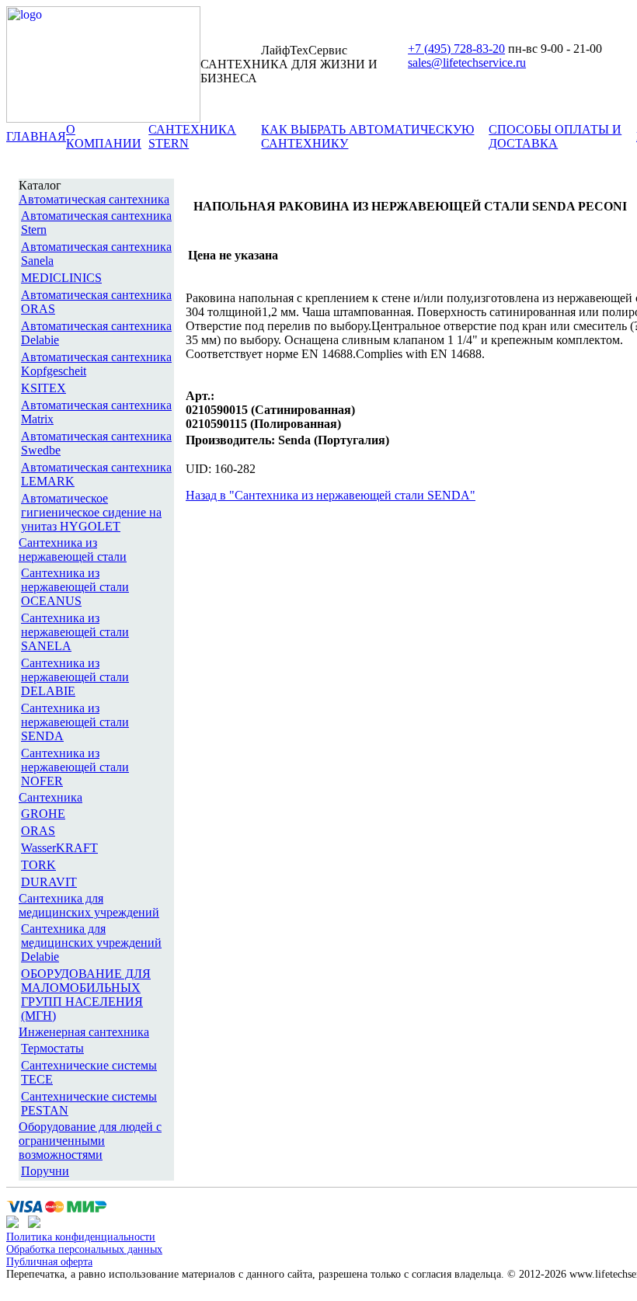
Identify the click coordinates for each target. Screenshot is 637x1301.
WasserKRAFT (59, 847)
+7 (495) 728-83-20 (456, 48)
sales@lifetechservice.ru (467, 62)
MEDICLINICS (61, 277)
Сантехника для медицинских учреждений (89, 905)
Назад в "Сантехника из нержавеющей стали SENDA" (330, 495)
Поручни (45, 1171)
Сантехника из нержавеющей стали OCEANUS (75, 586)
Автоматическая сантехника (94, 199)
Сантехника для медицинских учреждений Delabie (91, 942)
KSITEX (43, 388)
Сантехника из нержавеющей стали (73, 549)
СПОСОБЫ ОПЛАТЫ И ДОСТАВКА (555, 136)
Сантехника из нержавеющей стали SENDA (75, 722)
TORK (38, 864)
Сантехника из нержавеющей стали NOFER (75, 767)
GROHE (43, 813)
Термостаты (52, 1048)
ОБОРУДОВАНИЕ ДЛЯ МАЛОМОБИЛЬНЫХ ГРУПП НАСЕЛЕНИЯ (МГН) (86, 994)
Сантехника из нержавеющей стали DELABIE (75, 676)
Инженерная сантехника (84, 1031)
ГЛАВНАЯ (36, 136)
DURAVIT (49, 882)
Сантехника (50, 797)
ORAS (38, 830)
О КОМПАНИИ (103, 136)
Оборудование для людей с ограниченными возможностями (90, 1140)
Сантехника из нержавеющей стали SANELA (75, 631)
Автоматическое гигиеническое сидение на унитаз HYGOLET (91, 512)
